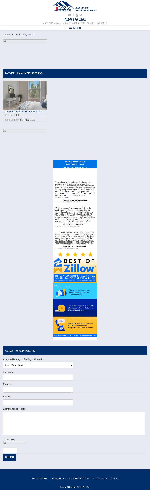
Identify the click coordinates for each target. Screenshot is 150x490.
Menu (76, 28)
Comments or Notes (14, 409)
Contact (115, 478)
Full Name (8, 372)
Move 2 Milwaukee (75, 6)
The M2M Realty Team (79, 478)
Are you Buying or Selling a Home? (23, 359)
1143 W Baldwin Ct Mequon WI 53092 (22, 111)
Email (7, 384)
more (67, 197)
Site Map (86, 487)
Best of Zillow (100, 478)
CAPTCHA (9, 439)
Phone (6, 396)
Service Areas (58, 478)
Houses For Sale (39, 478)
